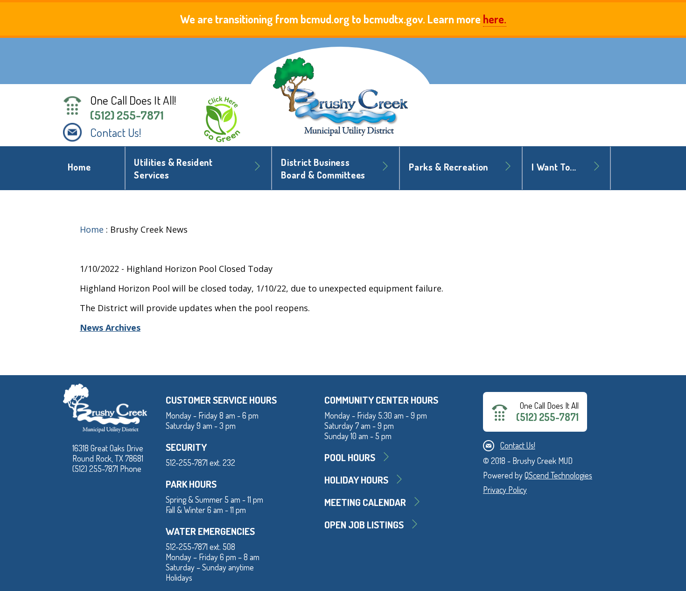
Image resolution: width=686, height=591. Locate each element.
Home (79, 167)
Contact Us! (115, 132)
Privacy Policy (505, 489)
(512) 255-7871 (127, 114)
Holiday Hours (356, 479)
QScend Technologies (558, 475)
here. (494, 19)
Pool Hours (349, 457)
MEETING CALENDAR (365, 502)
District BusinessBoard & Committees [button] (323, 169)
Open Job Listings (364, 524)
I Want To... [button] (554, 167)
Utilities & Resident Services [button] (173, 169)
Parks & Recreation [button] (448, 167)
